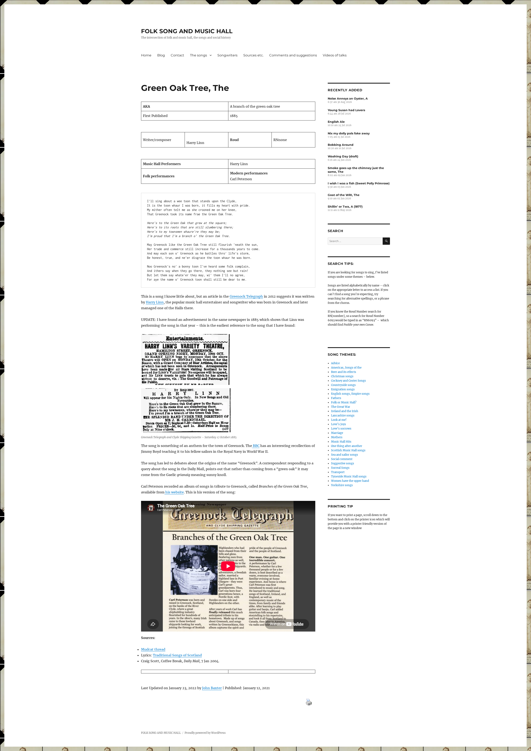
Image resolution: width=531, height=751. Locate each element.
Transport (338, 472)
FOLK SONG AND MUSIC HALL (187, 31)
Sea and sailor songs (344, 454)
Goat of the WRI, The (343, 195)
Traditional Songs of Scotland (177, 655)
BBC (255, 446)
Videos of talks (335, 55)
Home (146, 55)
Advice (335, 363)
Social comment (341, 459)
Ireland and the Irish (344, 411)
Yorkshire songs (342, 485)
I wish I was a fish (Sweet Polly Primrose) (359, 183)
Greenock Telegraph (246, 296)
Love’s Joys (338, 424)
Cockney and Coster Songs (348, 380)
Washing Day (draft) (343, 156)
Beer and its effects (343, 372)
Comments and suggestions (293, 55)
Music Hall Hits (341, 441)
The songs (198, 55)
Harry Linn (155, 302)
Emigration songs (343, 389)
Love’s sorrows (341, 428)
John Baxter (212, 688)
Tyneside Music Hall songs (349, 476)
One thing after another (346, 446)
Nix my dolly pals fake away (349, 133)
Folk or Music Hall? (343, 402)
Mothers (336, 437)
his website (174, 492)
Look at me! (339, 420)
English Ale (336, 122)
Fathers (336, 398)
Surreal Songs (340, 468)
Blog (161, 55)
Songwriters (227, 55)
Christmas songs (342, 376)
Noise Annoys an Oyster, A (348, 98)
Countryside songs (343, 385)
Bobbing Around (340, 145)
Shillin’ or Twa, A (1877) (345, 206)
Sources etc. (253, 55)
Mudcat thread (153, 649)
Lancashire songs (342, 415)
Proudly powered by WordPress (205, 733)
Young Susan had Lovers (346, 110)
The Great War (340, 407)
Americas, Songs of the (346, 367)
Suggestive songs (342, 463)
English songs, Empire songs (350, 394)
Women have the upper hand (350, 481)
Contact (177, 55)
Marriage (337, 433)
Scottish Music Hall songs (348, 450)
